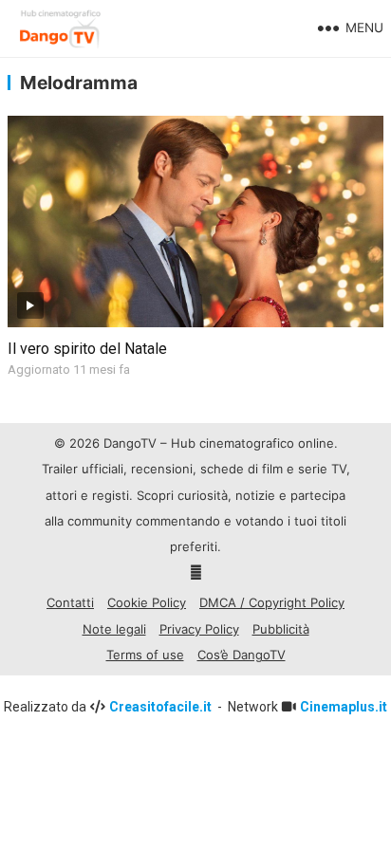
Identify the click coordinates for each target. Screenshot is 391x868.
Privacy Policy (199, 629)
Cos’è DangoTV (241, 654)
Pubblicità (280, 629)
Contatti (70, 602)
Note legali (114, 629)
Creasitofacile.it (161, 706)
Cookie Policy (146, 602)
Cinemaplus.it (343, 706)
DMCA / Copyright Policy (271, 602)
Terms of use (145, 654)
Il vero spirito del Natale (87, 349)
